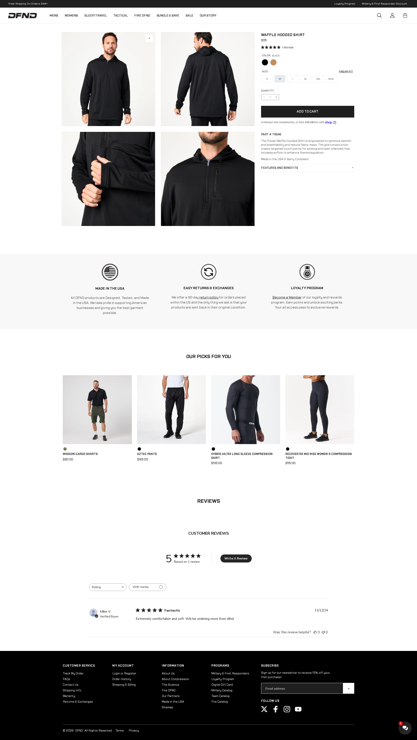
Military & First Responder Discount (384, 3)
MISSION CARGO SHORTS (80, 454)
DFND (79, 730)
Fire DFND (142, 15)
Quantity (267, 91)
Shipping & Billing (124, 685)
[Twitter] (264, 711)
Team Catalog (220, 696)
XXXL (331, 79)
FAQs (66, 679)
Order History (121, 679)
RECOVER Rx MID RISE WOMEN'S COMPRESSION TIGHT (318, 456)
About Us (168, 673)
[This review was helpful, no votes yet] (315, 632)
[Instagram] (287, 711)
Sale (189, 15)
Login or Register (124, 673)
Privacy (134, 730)
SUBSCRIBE (348, 688)
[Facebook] (275, 711)
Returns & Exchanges (78, 701)
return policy (208, 297)
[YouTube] (298, 711)
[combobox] (108, 587)
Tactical (120, 15)
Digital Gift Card (222, 685)
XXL (318, 79)
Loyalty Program (344, 3)
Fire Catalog (219, 701)
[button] (379, 15)
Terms (119, 730)
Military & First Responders (230, 673)
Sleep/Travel (95, 15)
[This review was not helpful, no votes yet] (323, 632)
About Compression (175, 679)
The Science (170, 685)
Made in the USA (173, 701)
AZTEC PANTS (147, 454)
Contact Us (70, 685)
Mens (54, 15)
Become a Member (287, 297)
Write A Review (236, 558)
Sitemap (167, 707)
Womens (71, 15)
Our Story (208, 15)
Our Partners (171, 696)
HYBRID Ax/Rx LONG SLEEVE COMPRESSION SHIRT (242, 456)
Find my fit (346, 71)
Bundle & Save (168, 15)
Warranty (69, 696)
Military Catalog (221, 690)
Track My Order (73, 673)
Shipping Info (72, 690)
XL (305, 79)
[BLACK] (265, 62)
